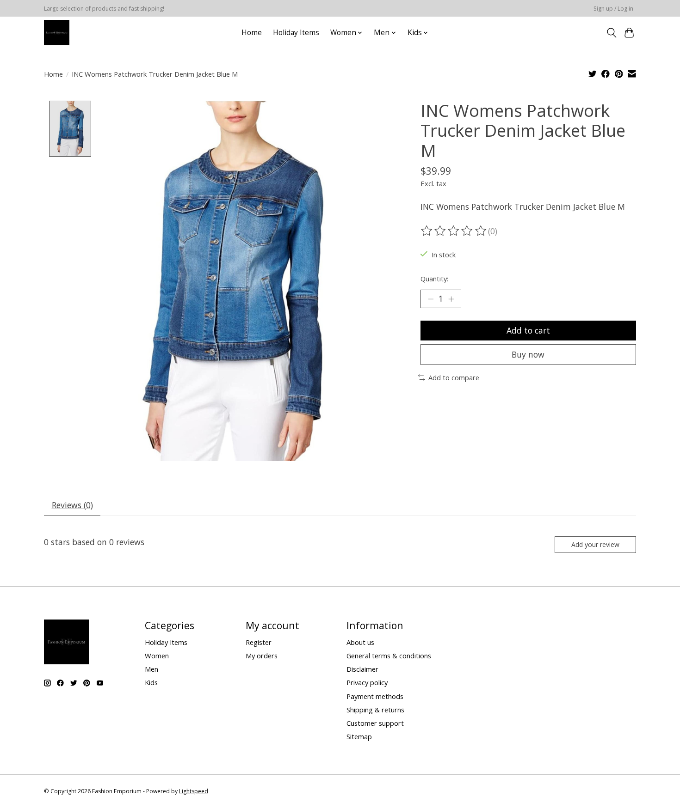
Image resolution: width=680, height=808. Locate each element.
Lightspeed (193, 791)
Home (251, 32)
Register (259, 642)
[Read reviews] (454, 231)
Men (151, 669)
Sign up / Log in (613, 8)
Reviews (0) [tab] (72, 504)
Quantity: (434, 278)
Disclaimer (362, 669)
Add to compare (453, 377)
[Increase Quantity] (451, 298)
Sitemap (359, 736)
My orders (262, 655)
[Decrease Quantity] (430, 298)
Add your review (595, 544)
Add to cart (528, 330)
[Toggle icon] (611, 32)
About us (360, 642)
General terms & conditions (388, 655)
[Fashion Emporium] (56, 32)
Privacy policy (367, 682)
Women (157, 655)
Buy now (528, 354)
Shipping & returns (375, 709)
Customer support (375, 723)
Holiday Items (296, 32)
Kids (151, 682)
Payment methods (374, 696)
